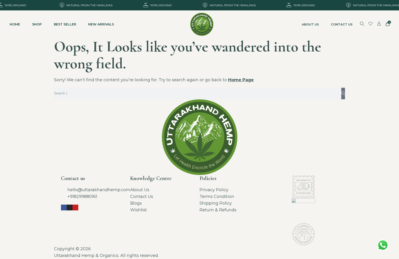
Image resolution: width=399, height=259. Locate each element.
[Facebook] (64, 207)
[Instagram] (70, 207)
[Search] (343, 93)
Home (15, 24)
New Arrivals (101, 24)
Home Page (241, 79)
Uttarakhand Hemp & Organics (86, 255)
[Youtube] (75, 207)
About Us (310, 24)
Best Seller (65, 24)
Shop (37, 24)
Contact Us (342, 24)
